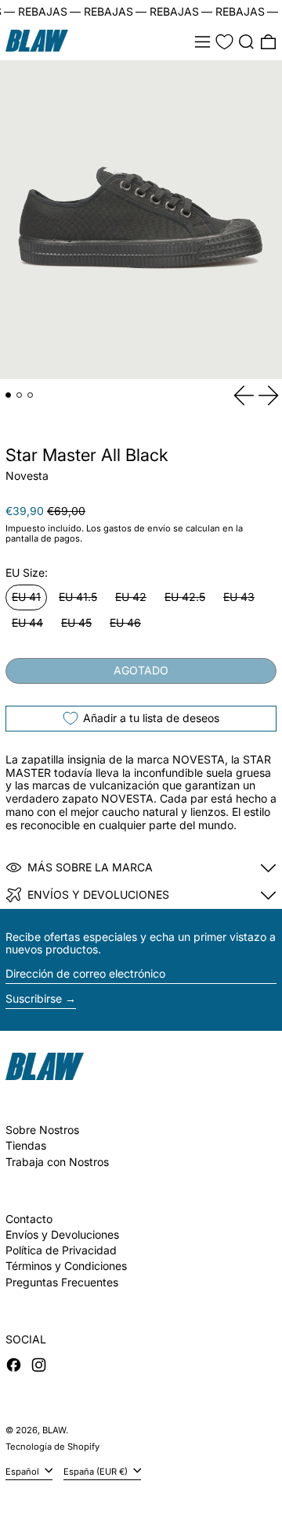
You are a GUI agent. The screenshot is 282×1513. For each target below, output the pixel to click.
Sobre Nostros (42, 1129)
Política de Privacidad (61, 1250)
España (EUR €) (96, 1470)
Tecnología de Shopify (52, 1446)
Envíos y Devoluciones (62, 1234)
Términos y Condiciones (66, 1265)
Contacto (28, 1218)
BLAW (54, 1430)
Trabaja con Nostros (57, 1161)
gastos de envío (137, 528)
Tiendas (25, 1145)
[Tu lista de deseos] (224, 41)
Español (23, 1470)
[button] (246, 41)
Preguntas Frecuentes (61, 1282)
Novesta (27, 475)
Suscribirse (33, 998)
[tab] (8, 395)
